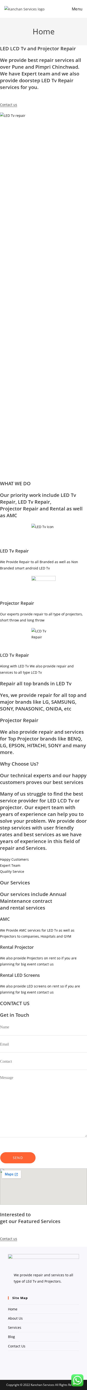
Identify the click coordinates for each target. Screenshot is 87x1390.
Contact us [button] (8, 104)
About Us (15, 1318)
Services (14, 1327)
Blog (11, 1336)
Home (12, 1309)
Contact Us (16, 1346)
